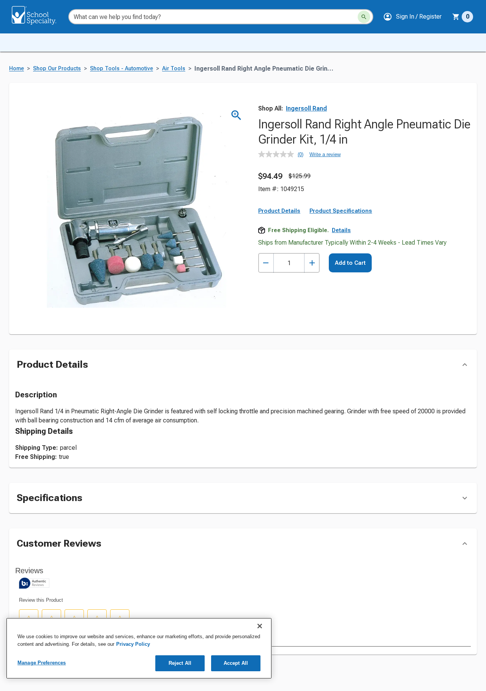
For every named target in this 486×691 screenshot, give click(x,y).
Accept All (236, 663)
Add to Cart (350, 262)
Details (341, 230)
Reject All (180, 663)
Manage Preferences (41, 663)
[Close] (259, 626)
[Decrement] (266, 263)
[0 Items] (456, 17)
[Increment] (312, 263)
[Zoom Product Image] (236, 115)
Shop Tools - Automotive (121, 68)
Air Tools (173, 68)
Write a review (325, 154)
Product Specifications (340, 210)
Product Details (279, 210)
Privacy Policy (133, 644)
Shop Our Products (57, 68)
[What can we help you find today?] (364, 17)
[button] (412, 16)
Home (16, 68)
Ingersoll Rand (306, 108)
